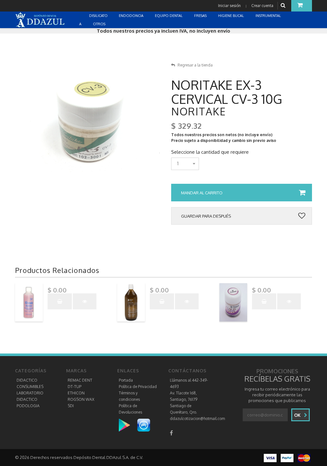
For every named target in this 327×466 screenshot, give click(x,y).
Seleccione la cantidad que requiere (210, 152)
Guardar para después (206, 216)
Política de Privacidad (138, 386)
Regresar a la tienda (195, 65)
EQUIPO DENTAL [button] (169, 15)
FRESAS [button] (201, 15)
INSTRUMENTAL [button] (268, 15)
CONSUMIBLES (30, 386)
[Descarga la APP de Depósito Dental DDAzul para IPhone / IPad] (143, 425)
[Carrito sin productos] (301, 6)
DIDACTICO (27, 380)
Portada (126, 380)
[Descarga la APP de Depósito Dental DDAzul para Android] (127, 425)
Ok (298, 415)
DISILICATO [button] (99, 15)
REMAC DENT (80, 380)
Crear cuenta (262, 5)
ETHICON (76, 393)
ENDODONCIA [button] (131, 15)
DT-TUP (74, 386)
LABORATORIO (30, 393)
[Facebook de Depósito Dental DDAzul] (171, 433)
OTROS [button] (99, 24)
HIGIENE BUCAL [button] (231, 15)
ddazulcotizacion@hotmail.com (197, 418)
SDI (71, 405)
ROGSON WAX (81, 399)
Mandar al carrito (202, 192)
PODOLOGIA (28, 405)
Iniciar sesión (229, 5)
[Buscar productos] (284, 5)
